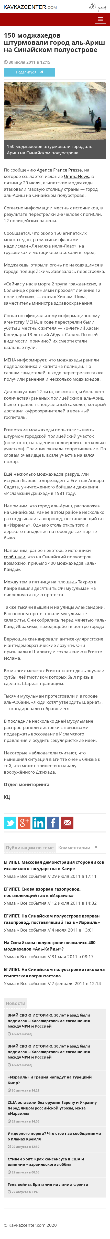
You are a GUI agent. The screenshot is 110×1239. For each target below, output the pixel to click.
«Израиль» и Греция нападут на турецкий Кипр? (50, 1083)
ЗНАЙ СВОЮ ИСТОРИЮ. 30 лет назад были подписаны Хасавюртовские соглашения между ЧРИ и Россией (49, 1024)
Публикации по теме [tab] (30, 848)
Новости (15, 1003)
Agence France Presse (59, 170)
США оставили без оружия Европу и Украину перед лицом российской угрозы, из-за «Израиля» (52, 1111)
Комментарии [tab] (77, 848)
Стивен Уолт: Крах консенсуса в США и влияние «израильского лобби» (46, 1165)
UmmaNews (76, 176)
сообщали (14, 557)
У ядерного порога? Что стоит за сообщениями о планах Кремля (54, 1140)
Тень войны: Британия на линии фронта (48, 1188)
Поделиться (28, 72)
